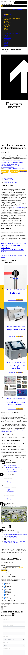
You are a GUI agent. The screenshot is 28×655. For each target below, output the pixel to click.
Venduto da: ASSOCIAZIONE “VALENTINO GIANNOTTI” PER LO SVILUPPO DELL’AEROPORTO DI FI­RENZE (12, 164)
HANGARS (7, 25)
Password (3, 565)
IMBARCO (3, 570)
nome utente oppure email (7, 562)
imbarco (10, 14)
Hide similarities (9, 575)
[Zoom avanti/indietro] (1, 606)
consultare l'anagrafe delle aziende (9, 451)
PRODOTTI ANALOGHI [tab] (10, 182)
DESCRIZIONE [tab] (8, 178)
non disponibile (19, 300)
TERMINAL (7, 20)
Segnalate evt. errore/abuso (7, 167)
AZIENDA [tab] (6, 181)
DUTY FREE (7, 22)
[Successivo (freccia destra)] (2, 607)
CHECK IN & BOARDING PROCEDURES (15, 534)
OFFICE (6, 27)
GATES (6, 21)
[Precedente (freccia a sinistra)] (1, 607)
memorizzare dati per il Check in (10, 567)
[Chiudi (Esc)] (6, 606)
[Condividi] (4, 606)
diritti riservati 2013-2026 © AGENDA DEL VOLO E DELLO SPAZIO (15, 542)
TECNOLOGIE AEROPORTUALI (15, 168)
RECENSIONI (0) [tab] (8, 179)
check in (6, 14)
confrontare (5, 171)
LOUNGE (6, 24)
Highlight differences (10, 576)
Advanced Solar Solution (19, 207)
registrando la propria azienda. (13, 160)
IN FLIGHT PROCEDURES (11, 536)
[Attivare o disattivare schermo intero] (2, 606)
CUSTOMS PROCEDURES (11, 537)
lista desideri (14, 171)
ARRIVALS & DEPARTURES (12, 18)
